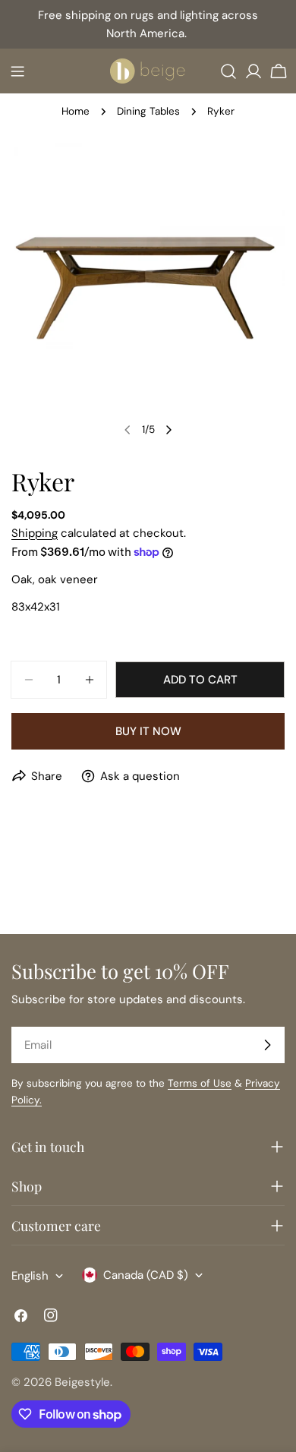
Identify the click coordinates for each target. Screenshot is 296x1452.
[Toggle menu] (17, 71)
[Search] (228, 71)
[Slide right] (168, 430)
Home (75, 111)
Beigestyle (82, 1382)
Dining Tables (148, 111)
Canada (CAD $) (145, 1275)
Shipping (34, 533)
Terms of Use (199, 1083)
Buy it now (148, 731)
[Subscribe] (267, 1045)
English (30, 1275)
